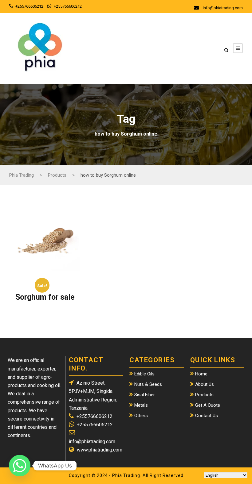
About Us (204, 384)
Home (201, 374)
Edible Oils (144, 374)
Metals (141, 405)
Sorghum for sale (45, 297)
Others (141, 415)
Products (204, 395)
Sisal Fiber (144, 395)
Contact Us (206, 415)
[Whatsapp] (19, 465)
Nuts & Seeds (148, 384)
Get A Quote (207, 405)
